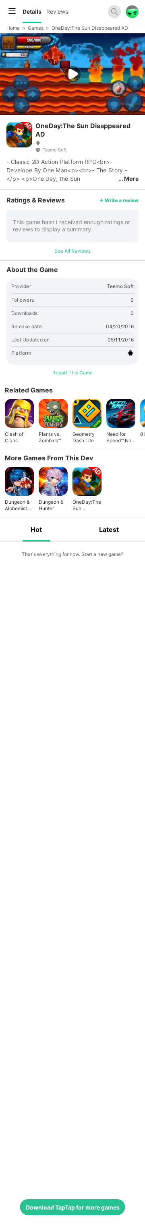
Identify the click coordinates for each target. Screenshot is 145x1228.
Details (32, 11)
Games (36, 28)
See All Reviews (72, 251)
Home (13, 28)
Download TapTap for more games (73, 1207)
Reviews (57, 11)
